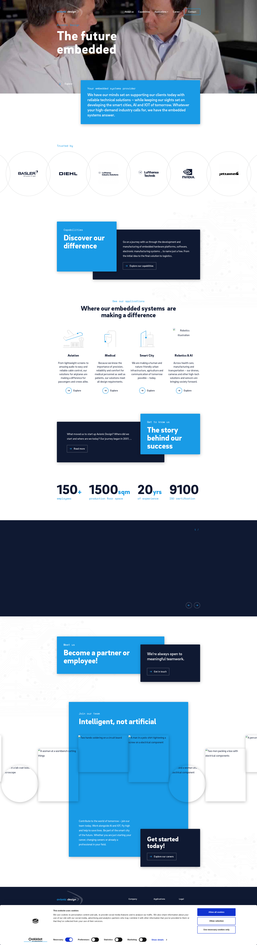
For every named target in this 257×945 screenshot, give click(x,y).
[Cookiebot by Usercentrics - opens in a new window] (35, 940)
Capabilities (144, 11)
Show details (158, 940)
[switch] (95, 940)
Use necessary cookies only (216, 929)
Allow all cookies (216, 912)
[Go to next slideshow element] (197, 605)
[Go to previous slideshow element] (189, 605)
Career (176, 11)
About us (129, 11)
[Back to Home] (70, 9)
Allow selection (216, 921)
